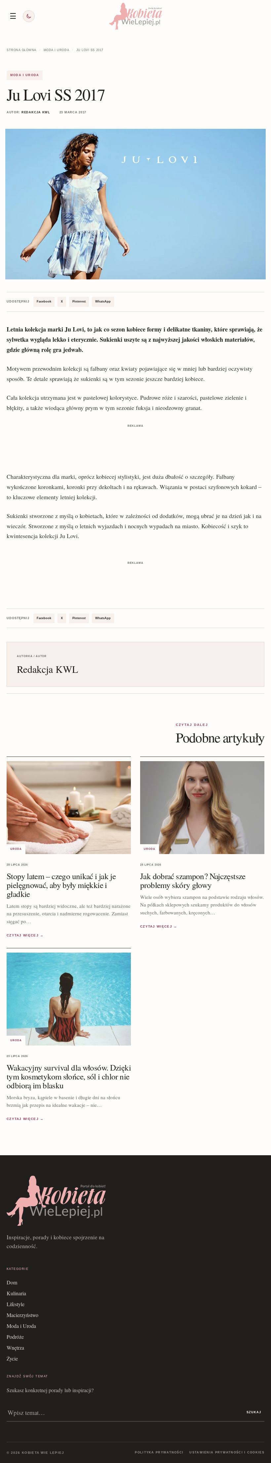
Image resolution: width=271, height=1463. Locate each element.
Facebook (44, 301)
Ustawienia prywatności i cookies (226, 1452)
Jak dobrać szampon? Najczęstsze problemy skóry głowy (193, 880)
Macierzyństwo (22, 1314)
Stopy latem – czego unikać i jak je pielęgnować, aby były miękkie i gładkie (61, 885)
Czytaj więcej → (25, 935)
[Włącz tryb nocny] (29, 16)
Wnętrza (15, 1347)
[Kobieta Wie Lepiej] (135, 16)
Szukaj (254, 1412)
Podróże (15, 1336)
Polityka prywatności (159, 1452)
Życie (12, 1358)
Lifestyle (15, 1304)
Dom (12, 1282)
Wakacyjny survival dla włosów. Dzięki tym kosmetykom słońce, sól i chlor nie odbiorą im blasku (69, 1076)
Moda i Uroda (56, 50)
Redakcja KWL (35, 112)
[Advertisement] (135, 444)
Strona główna (21, 50)
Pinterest (79, 301)
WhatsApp (103, 301)
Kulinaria (16, 1293)
